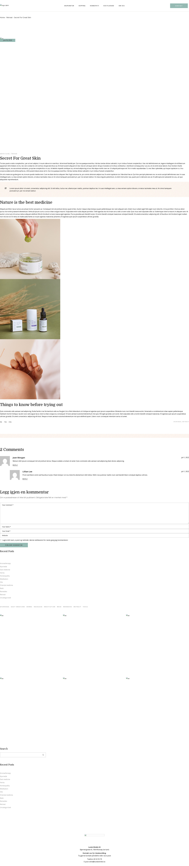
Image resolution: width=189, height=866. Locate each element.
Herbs (2, 573)
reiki (59, 606)
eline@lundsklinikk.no (97, 862)
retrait (185, 421)
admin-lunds (4, 154)
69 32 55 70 (98, 859)
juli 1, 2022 (185, 457)
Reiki (2, 588)
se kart (106, 850)
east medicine (18, 606)
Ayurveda (3, 566)
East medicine (5, 570)
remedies (67, 606)
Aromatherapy (5, 563)
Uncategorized (5, 598)
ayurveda (177, 421)
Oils (1, 582)
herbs (29, 606)
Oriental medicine (6, 585)
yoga (85, 606)
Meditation (4, 579)
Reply (15, 465)
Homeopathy (5, 576)
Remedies (3, 591)
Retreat (9, 17)
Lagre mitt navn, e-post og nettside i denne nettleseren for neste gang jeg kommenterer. (35, 540)
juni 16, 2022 (7, 40)
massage (38, 606)
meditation (49, 606)
